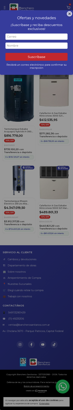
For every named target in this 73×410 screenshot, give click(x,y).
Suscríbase (36, 57)
